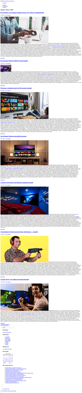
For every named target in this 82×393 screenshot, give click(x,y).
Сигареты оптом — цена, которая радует (13, 379)
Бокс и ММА (8, 340)
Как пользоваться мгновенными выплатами (14, 378)
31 (12, 361)
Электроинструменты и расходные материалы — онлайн (19, 232)
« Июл (4, 362)
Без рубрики (8, 15)
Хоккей (6, 344)
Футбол (6, 343)
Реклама (4, 7)
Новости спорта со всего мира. (10, 390)
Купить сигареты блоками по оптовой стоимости (15, 375)
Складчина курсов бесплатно (58, 46)
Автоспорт (7, 336)
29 (9, 361)
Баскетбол (7, 337)
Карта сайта (5, 6)
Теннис (6, 342)
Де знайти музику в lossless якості (12, 370)
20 (6, 360)
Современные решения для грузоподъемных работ (15, 380)
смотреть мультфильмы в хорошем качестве (46, 73)
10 (12, 357)
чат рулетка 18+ (6, 388)
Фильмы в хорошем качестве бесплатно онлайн (16, 88)
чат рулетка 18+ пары (7, 349)
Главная (4, 5)
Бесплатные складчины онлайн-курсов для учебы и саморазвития (22, 12)
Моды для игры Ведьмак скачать (28, 313)
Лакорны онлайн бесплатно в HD (12, 382)
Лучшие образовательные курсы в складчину (14, 376)
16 (10, 358)
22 (9, 360)
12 (5, 358)
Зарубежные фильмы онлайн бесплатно (13, 136)
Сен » (10, 362)
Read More (2, 58)
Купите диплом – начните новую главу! (13, 367)
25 (3, 361)
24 (12, 360)
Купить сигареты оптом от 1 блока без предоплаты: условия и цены (19, 373)
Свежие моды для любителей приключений (14, 279)
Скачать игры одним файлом (11, 381)
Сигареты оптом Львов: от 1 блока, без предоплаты (15, 368)
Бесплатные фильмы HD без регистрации (14, 61)
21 (7, 360)
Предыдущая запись (4, 324)
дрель (8, 265)
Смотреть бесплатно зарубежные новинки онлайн (16, 182)
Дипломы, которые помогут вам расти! (13, 371)
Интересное (7, 341)
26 (5, 361)
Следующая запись (4, 325)
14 (7, 358)
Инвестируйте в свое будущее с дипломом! (14, 369)
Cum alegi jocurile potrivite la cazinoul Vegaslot (14, 374)
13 (6, 358)
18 (3, 360)
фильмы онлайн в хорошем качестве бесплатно (14, 168)
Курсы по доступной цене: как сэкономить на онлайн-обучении (18, 377)
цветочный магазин (7, 332)
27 (6, 361)
